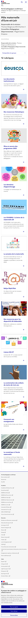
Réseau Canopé (4, 537)
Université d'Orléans (5, 507)
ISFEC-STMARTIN (5, 512)
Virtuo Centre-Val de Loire (6, 514)
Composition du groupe (9, 53)
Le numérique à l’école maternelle (12, 453)
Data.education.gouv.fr (6, 522)
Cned (2, 534)
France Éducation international (7, 547)
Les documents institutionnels (9, 80)
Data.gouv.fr (4, 571)
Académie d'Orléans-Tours (7, 488)
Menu (25, 2)
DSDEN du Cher (4, 492)
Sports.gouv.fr (4, 573)
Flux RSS (3, 482)
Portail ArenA (4, 490)
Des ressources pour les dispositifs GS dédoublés (13, 320)
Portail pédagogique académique (12, 9)
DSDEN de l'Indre (5, 497)
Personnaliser (14, 615)
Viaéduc (3, 539)
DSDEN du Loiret (5, 504)
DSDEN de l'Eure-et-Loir (6, 495)
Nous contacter (4, 477)
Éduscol (3, 530)
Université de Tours (5, 509)
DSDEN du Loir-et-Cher (6, 502)
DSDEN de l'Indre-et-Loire (6, 500)
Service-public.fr (4, 566)
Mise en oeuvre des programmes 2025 (11, 147)
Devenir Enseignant (5, 527)
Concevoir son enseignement (9, 420)
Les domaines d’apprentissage (9, 185)
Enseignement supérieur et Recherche (9, 553)
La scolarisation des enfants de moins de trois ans (14, 384)
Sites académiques (5, 555)
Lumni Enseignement (5, 542)
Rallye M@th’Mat (10, 288)
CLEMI (2, 544)
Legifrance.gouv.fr (5, 568)
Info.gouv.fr (3, 564)
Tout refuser (14, 611)
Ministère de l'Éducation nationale (8, 520)
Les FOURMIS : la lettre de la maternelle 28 (14, 218)
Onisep (2, 532)
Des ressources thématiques (14, 112)
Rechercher (21, 2)
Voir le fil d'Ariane (5, 39)
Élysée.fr (3, 561)
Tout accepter (14, 607)
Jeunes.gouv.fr (4, 525)
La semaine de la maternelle (14, 254)
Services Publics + (5, 576)
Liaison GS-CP (9, 352)
